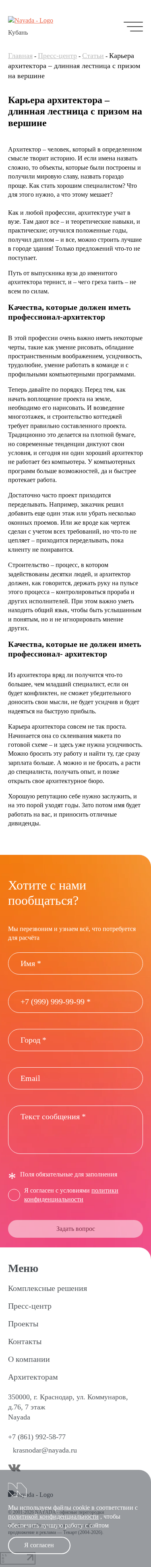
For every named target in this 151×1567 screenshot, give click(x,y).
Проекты (23, 1323)
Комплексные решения (47, 1288)
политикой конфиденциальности (53, 1516)
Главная (20, 56)
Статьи (93, 56)
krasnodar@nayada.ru (45, 1450)
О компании (29, 1359)
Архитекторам (33, 1376)
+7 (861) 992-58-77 (37, 1437)
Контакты (24, 1341)
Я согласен (39, 1545)
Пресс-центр (57, 56)
